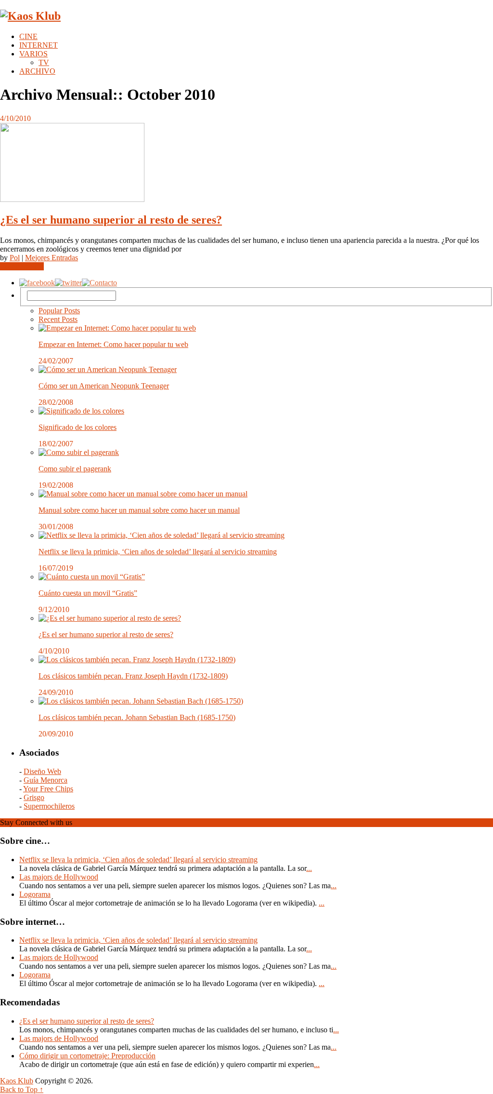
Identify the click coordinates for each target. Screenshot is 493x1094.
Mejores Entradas (51, 257)
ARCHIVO (37, 71)
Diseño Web (42, 771)
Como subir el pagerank (75, 469)
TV (44, 62)
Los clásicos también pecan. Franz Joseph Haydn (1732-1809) (133, 676)
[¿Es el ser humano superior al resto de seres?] (246, 163)
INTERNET (38, 45)
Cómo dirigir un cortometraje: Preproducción (87, 1056)
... (309, 868)
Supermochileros (49, 806)
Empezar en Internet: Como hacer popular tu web (113, 344)
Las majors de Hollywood (58, 877)
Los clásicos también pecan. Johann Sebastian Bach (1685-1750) (137, 717)
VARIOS (33, 54)
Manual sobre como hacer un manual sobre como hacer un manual (139, 510)
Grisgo (34, 797)
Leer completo (22, 266)
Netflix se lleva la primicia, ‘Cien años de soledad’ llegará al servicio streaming (158, 551)
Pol (15, 257)
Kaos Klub (16, 1081)
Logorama (35, 894)
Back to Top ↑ (21, 1089)
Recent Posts (58, 319)
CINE (28, 36)
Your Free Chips (48, 789)
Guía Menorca (45, 780)
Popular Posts (59, 311)
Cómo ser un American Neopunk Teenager (104, 386)
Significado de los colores (78, 427)
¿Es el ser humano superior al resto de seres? (111, 219)
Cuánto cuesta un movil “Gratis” (88, 593)
